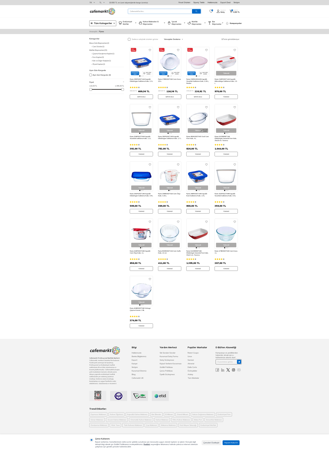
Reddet (147, 444)
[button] (139, 75)
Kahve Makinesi (162, 420)
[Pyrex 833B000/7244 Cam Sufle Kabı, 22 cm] (169, 233)
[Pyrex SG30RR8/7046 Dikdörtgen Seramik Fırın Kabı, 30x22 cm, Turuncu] (197, 233)
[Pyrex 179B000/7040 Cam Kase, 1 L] (226, 233)
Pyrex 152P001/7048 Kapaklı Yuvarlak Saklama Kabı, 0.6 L (225, 195)
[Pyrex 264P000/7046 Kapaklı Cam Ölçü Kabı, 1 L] (141, 233)
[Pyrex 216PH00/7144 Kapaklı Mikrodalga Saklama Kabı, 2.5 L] (226, 62)
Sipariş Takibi (198, 2)
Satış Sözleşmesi (167, 360)
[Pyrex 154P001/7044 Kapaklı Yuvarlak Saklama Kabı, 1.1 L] (141, 119)
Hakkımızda (212, 2)
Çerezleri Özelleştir (211, 442)
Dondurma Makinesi (99, 425)
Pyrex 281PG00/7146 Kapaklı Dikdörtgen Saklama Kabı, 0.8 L (141, 195)
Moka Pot (198, 420)
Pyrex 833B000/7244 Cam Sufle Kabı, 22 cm (169, 252)
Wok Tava (115, 425)
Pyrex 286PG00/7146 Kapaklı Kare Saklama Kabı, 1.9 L (196, 195)
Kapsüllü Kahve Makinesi (137, 414)
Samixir (191, 360)
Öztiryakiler (192, 371)
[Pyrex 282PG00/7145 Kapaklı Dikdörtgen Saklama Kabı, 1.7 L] (169, 119)
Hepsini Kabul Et (231, 442)
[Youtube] (239, 370)
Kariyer (135, 363)
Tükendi (226, 97)
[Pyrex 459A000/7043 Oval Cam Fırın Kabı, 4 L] (197, 119)
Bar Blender (156, 414)
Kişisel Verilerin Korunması (170, 363)
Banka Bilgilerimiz (139, 356)
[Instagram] (233, 370)
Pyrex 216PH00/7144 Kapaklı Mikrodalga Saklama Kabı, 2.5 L (226, 81)
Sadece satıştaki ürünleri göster (144, 39)
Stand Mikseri (182, 414)
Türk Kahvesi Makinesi (133, 425)
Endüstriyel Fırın (224, 414)
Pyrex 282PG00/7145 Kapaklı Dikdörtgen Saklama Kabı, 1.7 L (169, 137)
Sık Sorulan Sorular (167, 353)
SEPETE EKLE (141, 97)
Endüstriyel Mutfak (208, 425)
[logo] (102, 11)
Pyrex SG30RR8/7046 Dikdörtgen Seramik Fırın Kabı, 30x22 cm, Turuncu (197, 253)
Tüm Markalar (193, 378)
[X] (228, 370)
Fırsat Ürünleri (184, 2)
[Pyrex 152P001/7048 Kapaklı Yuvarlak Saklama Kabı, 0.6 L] (226, 176)
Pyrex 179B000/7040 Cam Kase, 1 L (226, 252)
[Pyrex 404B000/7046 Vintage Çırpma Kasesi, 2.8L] (141, 291)
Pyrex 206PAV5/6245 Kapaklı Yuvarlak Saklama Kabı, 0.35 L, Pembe (197, 81)
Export (134, 360)
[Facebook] (217, 370)
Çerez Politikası (166, 371)
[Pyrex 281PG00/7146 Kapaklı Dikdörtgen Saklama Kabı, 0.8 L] (141, 176)
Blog (133, 374)
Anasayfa (93, 31)
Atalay (190, 374)
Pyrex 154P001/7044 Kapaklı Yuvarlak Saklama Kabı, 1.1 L (140, 137)
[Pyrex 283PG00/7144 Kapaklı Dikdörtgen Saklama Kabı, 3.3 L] (141, 62)
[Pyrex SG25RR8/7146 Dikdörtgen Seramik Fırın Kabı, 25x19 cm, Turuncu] (226, 119)
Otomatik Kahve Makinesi (141, 420)
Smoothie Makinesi (214, 420)
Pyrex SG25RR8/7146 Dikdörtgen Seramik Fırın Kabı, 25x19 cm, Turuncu (226, 138)
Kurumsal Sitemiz (139, 371)
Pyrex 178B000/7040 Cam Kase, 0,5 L (169, 80)
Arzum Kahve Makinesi (116, 420)
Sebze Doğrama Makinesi (202, 414)
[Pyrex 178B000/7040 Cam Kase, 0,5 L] (169, 62)
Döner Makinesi (97, 420)
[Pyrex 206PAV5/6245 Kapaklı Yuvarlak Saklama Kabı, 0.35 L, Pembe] (197, 62)
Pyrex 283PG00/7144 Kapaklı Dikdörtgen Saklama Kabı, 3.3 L (141, 80)
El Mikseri (169, 414)
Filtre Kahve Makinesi (181, 420)
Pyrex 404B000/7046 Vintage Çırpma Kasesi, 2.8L (140, 309)
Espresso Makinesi (98, 414)
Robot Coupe (193, 353)
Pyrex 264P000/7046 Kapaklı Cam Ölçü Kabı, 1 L (140, 252)
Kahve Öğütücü (116, 414)
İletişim (237, 2)
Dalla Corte (192, 367)
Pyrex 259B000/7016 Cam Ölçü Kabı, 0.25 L (169, 195)
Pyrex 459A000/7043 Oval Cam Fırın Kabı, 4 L (197, 137)
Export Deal (225, 2)
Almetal (191, 363)
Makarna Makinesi (168, 425)
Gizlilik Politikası (166, 367)
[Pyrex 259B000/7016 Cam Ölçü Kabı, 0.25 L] (169, 176)
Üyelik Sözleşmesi (167, 374)
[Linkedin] (222, 370)
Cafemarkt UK (138, 378)
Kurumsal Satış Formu (169, 356)
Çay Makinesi (151, 425)
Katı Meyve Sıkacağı (188, 425)
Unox (190, 356)
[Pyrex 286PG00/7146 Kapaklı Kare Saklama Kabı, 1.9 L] (197, 176)
